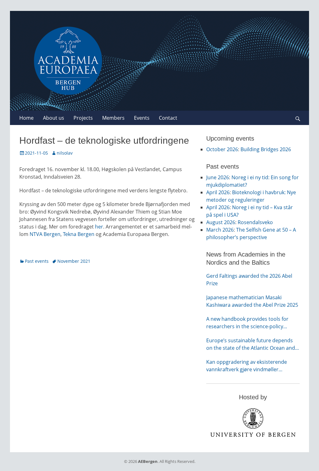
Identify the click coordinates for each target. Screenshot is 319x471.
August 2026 (220, 222)
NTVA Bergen (45, 234)
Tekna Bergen (78, 234)
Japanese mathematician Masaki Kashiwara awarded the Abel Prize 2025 (252, 301)
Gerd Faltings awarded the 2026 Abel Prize (249, 279)
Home (26, 117)
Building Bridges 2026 (265, 149)
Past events (37, 261)
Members (113, 117)
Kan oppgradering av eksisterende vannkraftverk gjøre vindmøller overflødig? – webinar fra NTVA (246, 365)
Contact (168, 117)
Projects (83, 117)
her (99, 226)
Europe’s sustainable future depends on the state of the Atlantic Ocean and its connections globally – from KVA (250, 344)
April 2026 (218, 192)
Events (142, 117)
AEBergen (148, 461)
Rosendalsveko (255, 222)
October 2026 (222, 149)
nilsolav (65, 153)
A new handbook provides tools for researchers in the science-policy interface (247, 322)
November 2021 (73, 261)
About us (53, 117)
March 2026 (220, 229)
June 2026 (217, 177)
